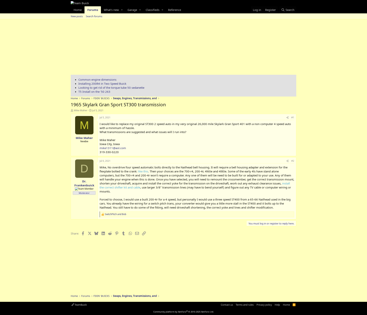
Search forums (94, 16)
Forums (92, 10)
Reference (174, 10)
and (115, 214)
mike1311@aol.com (113, 148)
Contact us (227, 304)
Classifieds (152, 10)
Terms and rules (245, 304)
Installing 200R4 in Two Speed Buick (102, 83)
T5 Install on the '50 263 (94, 91)
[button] (122, 9)
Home (78, 10)
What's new (111, 10)
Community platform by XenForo (183, 311)
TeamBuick (80, 304)
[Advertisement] (183, 48)
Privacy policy (264, 304)
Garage (132, 10)
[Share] (287, 117)
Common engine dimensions (97, 79)
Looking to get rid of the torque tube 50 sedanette (111, 87)
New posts (77, 16)
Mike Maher (80, 110)
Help (277, 304)
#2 (292, 160)
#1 (292, 117)
